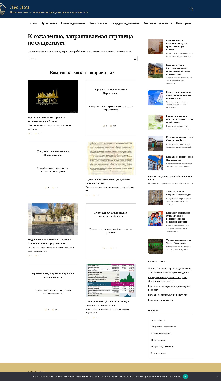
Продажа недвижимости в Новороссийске (53, 153)
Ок (185, 376)
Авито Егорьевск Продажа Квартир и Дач (178, 193)
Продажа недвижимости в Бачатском (167, 295)
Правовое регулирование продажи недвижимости (53, 275)
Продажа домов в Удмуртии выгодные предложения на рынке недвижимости (178, 69)
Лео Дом (19, 7)
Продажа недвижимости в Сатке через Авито (179, 139)
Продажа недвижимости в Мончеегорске (179, 158)
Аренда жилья (49, 23)
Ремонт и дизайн (98, 23)
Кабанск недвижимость (160, 300)
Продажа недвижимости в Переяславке (111, 91)
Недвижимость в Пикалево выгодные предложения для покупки (176, 45)
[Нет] (217, 376)
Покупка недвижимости (73, 23)
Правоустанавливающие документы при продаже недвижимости (179, 95)
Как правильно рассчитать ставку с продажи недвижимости (107, 303)
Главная (33, 23)
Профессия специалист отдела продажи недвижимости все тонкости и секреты (178, 217)
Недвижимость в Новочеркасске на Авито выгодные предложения (49, 241)
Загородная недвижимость (125, 23)
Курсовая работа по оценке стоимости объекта (110, 214)
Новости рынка (184, 23)
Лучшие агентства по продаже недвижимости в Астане (46, 119)
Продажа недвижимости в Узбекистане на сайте (170, 178)
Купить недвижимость (162, 333)
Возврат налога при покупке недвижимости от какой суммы (179, 119)
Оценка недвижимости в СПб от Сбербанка (179, 241)
